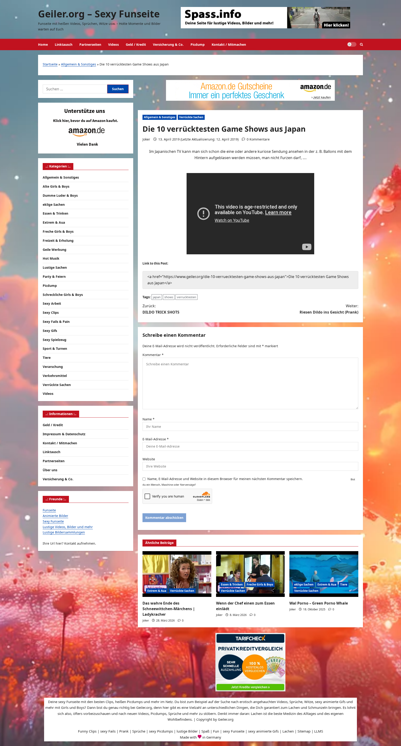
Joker (146, 139)
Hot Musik (51, 258)
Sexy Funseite (53, 521)
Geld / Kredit (136, 44)
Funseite (49, 510)
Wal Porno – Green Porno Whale (318, 603)
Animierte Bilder (55, 516)
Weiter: (329, 309)
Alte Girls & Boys (56, 186)
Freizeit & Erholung (58, 240)
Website (148, 459)
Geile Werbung (54, 249)
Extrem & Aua (156, 591)
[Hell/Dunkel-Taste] (351, 44)
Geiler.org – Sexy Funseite (99, 13)
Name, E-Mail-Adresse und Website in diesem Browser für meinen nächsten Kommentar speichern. (225, 479)
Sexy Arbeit (52, 303)
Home (43, 44)
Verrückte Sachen (191, 117)
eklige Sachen (304, 584)
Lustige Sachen (55, 267)
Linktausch (63, 44)
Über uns (50, 470)
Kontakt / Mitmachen (229, 44)
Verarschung (53, 366)
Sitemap (304, 731)
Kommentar (153, 355)
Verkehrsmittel (55, 375)
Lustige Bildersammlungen (64, 532)
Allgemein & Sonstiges (78, 64)
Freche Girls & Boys (260, 584)
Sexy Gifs (50, 330)
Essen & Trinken (232, 584)
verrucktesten (186, 297)
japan (157, 297)
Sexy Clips (51, 312)
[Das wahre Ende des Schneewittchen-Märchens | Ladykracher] (176, 574)
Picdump (198, 44)
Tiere (343, 584)
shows (168, 297)
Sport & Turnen (55, 348)
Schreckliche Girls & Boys (63, 294)
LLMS (318, 731)
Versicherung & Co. (168, 44)
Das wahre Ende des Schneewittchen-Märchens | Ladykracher (168, 609)
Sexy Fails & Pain (56, 321)
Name (148, 419)
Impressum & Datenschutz (64, 434)
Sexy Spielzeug (54, 339)
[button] (361, 44)
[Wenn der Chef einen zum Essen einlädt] (250, 574)
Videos (113, 44)
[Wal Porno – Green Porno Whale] (323, 574)
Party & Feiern (54, 276)
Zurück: (160, 309)
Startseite (50, 64)
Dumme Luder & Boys (60, 195)
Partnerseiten (90, 44)
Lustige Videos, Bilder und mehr (68, 527)
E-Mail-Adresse (155, 439)
